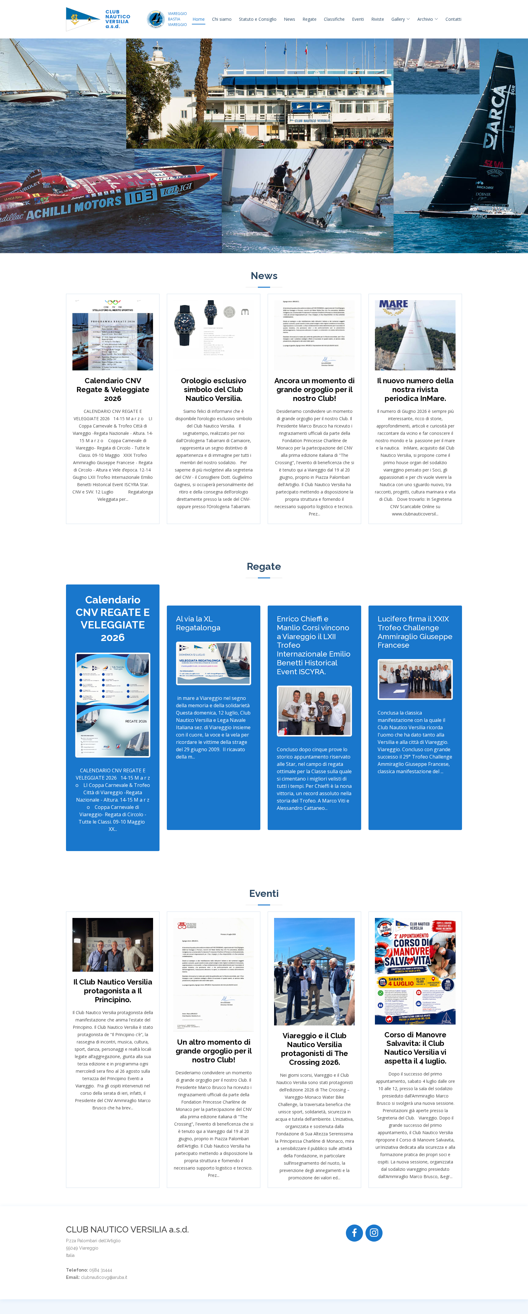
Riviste (377, 19)
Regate (309, 19)
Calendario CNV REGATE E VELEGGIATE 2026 (113, 618)
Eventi (358, 19)
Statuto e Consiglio (258, 19)
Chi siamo (222, 19)
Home (199, 19)
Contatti (453, 19)
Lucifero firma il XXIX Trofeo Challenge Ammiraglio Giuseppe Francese (415, 632)
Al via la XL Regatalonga (198, 623)
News (289, 19)
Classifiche (334, 19)
